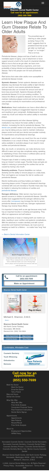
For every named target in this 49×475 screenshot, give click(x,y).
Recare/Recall (16, 422)
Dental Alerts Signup (19, 412)
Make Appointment (12, 336)
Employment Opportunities (21, 431)
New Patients (16, 420)
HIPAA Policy (16, 433)
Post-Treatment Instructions (21, 409)
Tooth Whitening (10, 357)
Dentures (7, 364)
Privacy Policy (9, 465)
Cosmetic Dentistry (11, 353)
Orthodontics (9, 360)
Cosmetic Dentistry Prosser (13, 446)
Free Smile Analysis (18, 405)
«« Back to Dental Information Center (16, 234)
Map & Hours (26, 336)
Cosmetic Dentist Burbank (35, 446)
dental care (6, 127)
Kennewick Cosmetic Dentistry (14, 444)
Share (6, 320)
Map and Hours (12, 394)
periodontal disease (9, 190)
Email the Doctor (11, 339)
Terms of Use (39, 465)
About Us (10, 428)
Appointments (12, 415)
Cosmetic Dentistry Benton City (14, 449)
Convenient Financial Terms (21, 407)
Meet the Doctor (13, 384)
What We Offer (12, 400)
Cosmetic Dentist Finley (36, 444)
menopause (15, 201)
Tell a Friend (27, 339)
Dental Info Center (13, 396)
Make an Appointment (24, 283)
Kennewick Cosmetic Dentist (12, 442)
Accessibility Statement (24, 465)
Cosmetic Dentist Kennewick (35, 442)
